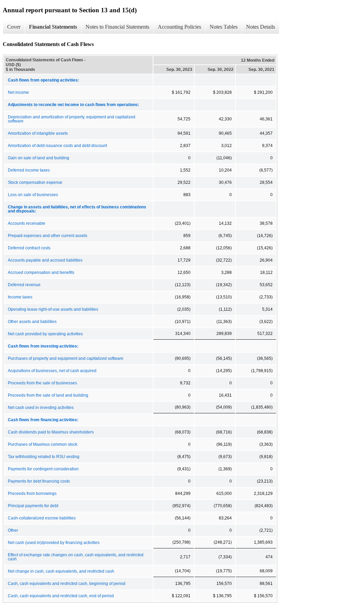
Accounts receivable (26, 223)
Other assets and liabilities (32, 322)
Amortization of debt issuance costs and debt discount (57, 146)
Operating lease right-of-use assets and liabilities (53, 309)
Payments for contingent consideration (43, 469)
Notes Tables (224, 27)
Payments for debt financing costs (39, 481)
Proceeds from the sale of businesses (42, 383)
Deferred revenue (24, 285)
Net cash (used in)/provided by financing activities (54, 543)
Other (13, 530)
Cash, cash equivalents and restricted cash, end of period (61, 596)
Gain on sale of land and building (38, 158)
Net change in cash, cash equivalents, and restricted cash (61, 571)
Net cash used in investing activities (41, 408)
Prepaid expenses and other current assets (47, 236)
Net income (18, 92)
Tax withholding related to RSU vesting (43, 457)
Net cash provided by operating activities (45, 334)
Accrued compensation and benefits (41, 272)
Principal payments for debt (33, 506)
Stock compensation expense (35, 182)
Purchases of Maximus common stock (42, 444)
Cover (13, 27)
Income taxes (20, 297)
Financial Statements (53, 27)
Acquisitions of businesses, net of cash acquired (52, 371)
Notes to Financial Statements (117, 27)
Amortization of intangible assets (38, 133)
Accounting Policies (179, 27)
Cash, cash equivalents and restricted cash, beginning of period (66, 584)
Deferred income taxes (29, 170)
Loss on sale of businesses (33, 195)
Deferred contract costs (29, 248)
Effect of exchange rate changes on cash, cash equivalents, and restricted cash (75, 557)
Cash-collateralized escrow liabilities (42, 518)
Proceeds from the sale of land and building (48, 395)
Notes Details (260, 27)
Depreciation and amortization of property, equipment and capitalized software (71, 119)
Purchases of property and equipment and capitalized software (65, 358)
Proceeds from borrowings (32, 493)
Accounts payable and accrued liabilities (45, 260)
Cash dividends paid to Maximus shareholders (51, 432)
